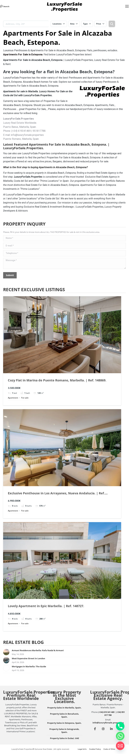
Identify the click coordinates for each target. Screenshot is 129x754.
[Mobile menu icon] (127, 6)
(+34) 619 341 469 (106, 712)
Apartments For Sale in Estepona (22, 54)
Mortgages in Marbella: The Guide (29, 666)
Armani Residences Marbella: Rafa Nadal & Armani (38, 650)
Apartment (13, 397)
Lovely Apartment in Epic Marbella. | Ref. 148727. (46, 606)
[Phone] (120, 726)
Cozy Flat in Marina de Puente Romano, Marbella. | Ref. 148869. (57, 380)
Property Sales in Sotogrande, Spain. (64, 730)
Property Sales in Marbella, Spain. (64, 707)
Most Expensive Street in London (28, 658)
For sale (24, 397)
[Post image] (6, 652)
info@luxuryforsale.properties (108, 722)
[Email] (120, 746)
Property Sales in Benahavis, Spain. (64, 715)
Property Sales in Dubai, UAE (64, 738)
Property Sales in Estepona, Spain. (64, 723)
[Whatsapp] (120, 736)
